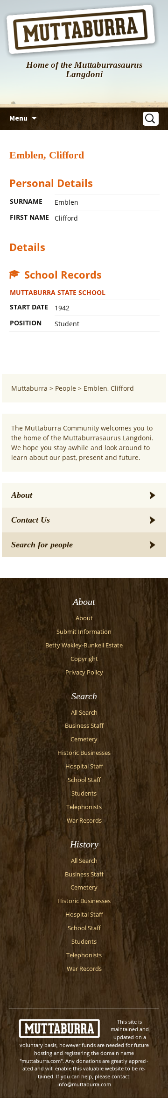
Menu (18, 117)
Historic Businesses (84, 753)
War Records (84, 821)
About (21, 495)
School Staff (84, 780)
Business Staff (84, 726)
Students (84, 793)
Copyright (84, 659)
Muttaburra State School (57, 292)
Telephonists (84, 807)
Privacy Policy (84, 672)
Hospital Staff (84, 766)
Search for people (42, 544)
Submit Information (84, 632)
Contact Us (30, 519)
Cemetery (84, 739)
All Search (84, 713)
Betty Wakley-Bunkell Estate (84, 645)
